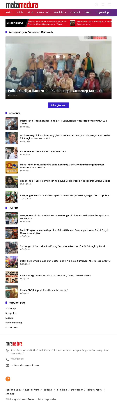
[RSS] (7, 379)
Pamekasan (11, 327)
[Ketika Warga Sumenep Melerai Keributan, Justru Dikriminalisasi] (11, 277)
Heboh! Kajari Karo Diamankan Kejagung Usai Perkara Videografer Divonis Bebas (65, 180)
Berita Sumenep (14, 322)
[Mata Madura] (22, 4)
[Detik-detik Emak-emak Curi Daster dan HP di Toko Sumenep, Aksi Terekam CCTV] (11, 262)
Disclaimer (77, 389)
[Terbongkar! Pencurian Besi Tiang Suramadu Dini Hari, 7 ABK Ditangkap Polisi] (11, 248)
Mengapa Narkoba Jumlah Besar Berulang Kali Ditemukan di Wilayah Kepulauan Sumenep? (64, 217)
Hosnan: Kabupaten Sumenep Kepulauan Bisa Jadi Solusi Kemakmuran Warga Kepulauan (40, 23)
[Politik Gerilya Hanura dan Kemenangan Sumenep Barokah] (58, 67)
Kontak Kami (32, 389)
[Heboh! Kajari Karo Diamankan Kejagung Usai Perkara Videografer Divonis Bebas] (11, 182)
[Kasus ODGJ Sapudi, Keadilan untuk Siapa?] (11, 291)
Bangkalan (10, 313)
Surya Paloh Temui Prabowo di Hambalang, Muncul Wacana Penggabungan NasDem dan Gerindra (62, 166)
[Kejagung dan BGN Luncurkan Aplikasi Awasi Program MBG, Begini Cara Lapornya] (11, 197)
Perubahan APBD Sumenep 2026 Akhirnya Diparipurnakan (88, 22)
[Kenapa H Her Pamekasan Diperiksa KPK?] (11, 153)
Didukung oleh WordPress (19, 399)
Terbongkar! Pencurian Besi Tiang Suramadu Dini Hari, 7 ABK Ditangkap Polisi (62, 246)
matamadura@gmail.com (25, 365)
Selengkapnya (58, 105)
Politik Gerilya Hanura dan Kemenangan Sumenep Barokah (55, 90)
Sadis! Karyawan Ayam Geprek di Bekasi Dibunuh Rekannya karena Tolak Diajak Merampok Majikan (64, 232)
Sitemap (10, 393)
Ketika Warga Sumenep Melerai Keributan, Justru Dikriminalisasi (55, 275)
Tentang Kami (13, 389)
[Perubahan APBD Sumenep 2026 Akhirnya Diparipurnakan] (65, 23)
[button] (96, 4)
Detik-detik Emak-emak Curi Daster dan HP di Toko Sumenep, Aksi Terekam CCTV (65, 261)
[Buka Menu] (103, 4)
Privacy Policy (94, 389)
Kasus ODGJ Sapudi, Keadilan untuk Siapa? (44, 290)
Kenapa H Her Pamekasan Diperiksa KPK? (43, 151)
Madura (9, 317)
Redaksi (48, 389)
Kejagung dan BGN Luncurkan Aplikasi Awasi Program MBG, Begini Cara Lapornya (65, 195)
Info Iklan (62, 389)
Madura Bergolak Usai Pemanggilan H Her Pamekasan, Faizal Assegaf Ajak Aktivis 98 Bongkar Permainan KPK (65, 137)
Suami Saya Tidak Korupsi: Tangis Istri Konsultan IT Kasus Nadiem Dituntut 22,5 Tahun (63, 122)
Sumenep (10, 308)
